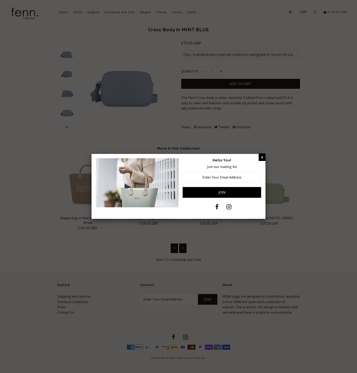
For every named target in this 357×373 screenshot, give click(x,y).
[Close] (262, 157)
